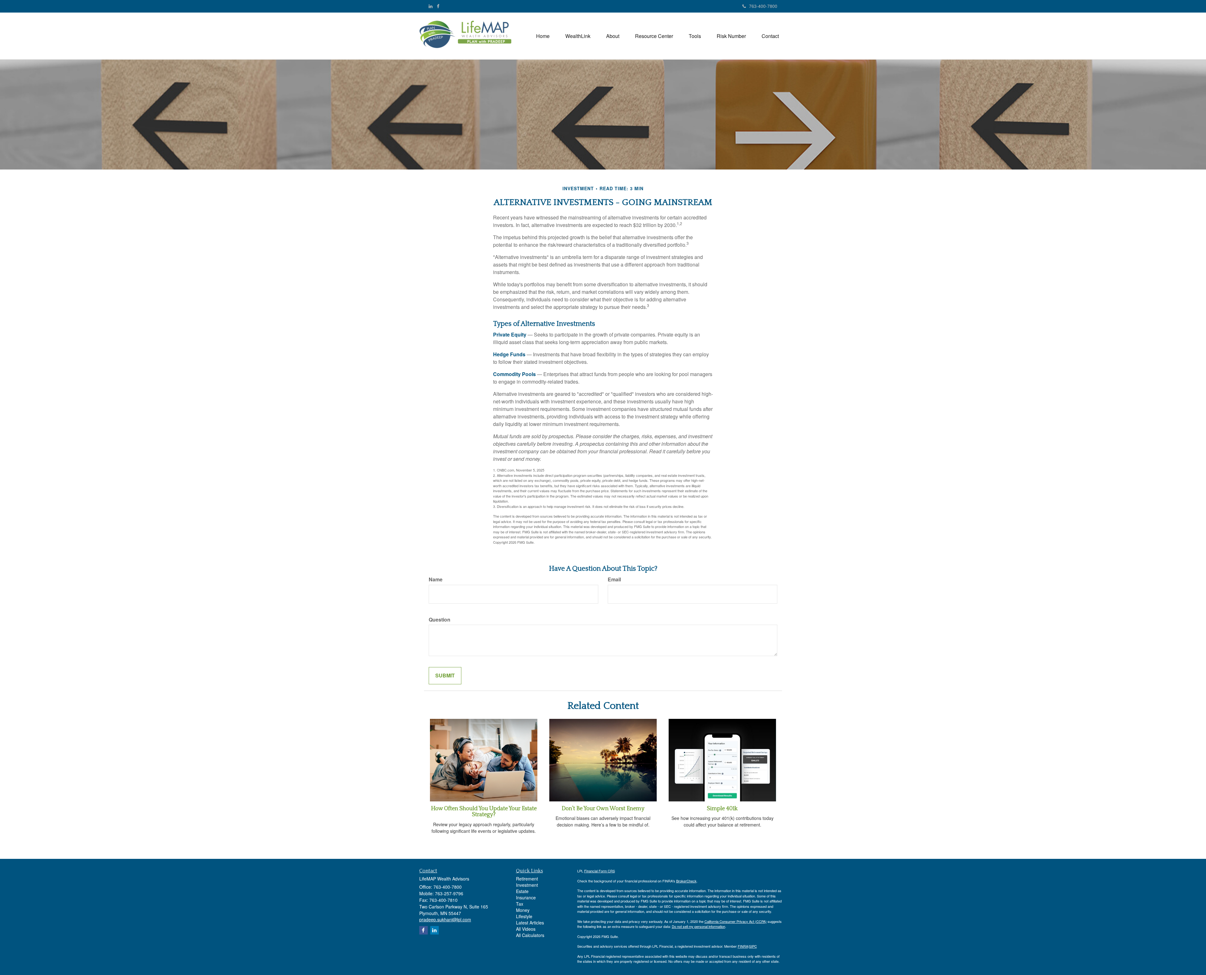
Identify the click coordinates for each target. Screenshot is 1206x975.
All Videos (525, 929)
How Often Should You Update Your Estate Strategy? (484, 811)
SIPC (753, 946)
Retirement (527, 878)
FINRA (743, 946)
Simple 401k (722, 808)
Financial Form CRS (599, 870)
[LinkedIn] (430, 6)
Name (436, 579)
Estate (522, 891)
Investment (527, 885)
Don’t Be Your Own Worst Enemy (603, 808)
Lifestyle (524, 916)
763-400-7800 (763, 6)
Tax (519, 904)
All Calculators (530, 935)
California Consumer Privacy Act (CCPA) (735, 921)
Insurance (526, 897)
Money (523, 910)
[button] (577, 36)
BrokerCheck (686, 880)
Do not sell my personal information (698, 926)
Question (439, 619)
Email (614, 579)
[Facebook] (438, 6)
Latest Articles (530, 922)
